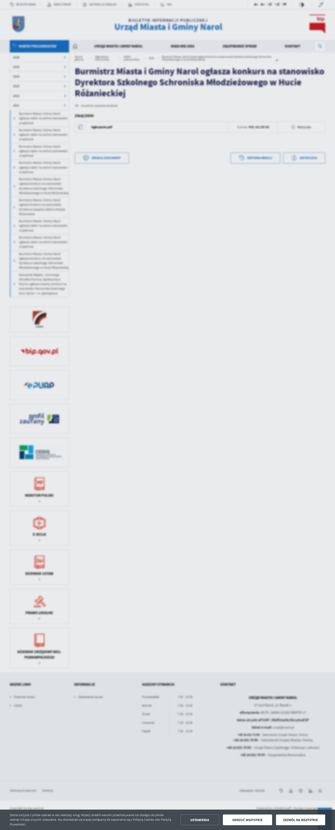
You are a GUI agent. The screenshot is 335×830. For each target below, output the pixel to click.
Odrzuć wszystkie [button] (247, 820)
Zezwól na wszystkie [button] (300, 820)
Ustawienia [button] (199, 820)
